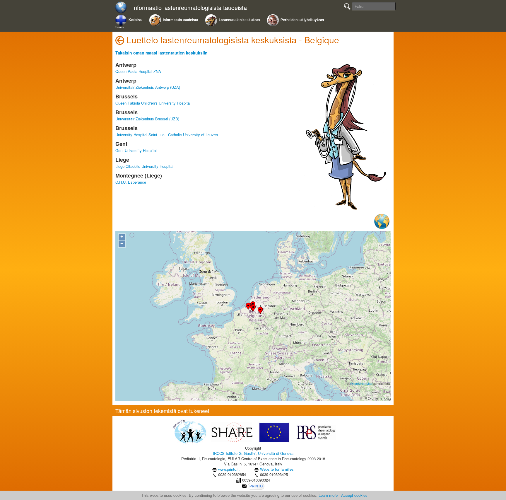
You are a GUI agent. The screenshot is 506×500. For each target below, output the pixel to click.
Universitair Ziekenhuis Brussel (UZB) (147, 119)
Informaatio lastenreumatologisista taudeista (189, 8)
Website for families (277, 469)
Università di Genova (275, 453)
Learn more (328, 495)
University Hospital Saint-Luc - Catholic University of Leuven (166, 134)
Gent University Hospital (136, 150)
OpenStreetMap (361, 383)
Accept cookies (354, 495)
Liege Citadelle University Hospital (144, 166)
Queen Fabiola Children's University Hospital (153, 103)
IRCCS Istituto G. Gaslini (234, 453)
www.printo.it (229, 469)
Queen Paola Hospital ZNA (138, 71)
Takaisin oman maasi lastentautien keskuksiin (161, 53)
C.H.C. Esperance (130, 182)
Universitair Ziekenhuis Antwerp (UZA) (147, 87)
